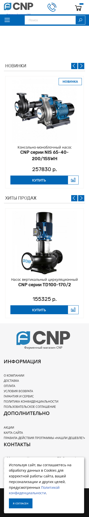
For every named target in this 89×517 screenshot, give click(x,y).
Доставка (11, 381)
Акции (9, 427)
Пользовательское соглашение (30, 407)
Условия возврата (18, 391)
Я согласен (20, 503)
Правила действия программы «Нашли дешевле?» (44, 438)
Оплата (9, 386)
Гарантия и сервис (19, 396)
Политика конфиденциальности (31, 401)
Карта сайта (13, 433)
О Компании (14, 375)
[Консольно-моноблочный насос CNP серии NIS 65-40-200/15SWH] (44, 111)
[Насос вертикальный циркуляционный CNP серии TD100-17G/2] (44, 243)
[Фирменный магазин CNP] (18, 7)
